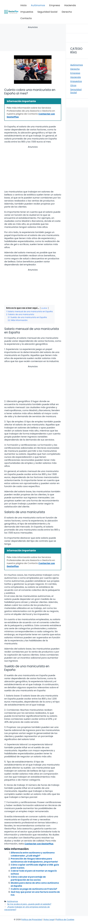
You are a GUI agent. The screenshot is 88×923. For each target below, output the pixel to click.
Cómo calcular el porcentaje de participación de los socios (28, 878)
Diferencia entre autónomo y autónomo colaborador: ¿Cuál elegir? (33, 854)
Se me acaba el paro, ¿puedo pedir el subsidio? (29, 904)
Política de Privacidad (31, 919)
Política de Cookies (65, 919)
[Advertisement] (32, 39)
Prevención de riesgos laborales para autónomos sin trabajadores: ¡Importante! (34, 860)
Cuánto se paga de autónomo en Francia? (34, 888)
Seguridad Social (47, 11)
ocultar (44, 308)
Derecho (67, 11)
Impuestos (26, 11)
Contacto (26, 18)
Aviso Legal (49, 919)
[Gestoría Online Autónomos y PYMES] (11, 11)
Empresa (54, 5)
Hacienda (70, 5)
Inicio (23, 5)
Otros (73, 85)
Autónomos (38, 5)
